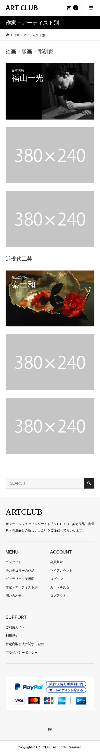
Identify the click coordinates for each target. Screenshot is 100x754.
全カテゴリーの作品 (20, 570)
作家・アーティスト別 (22, 587)
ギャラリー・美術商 (20, 579)
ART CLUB (22, 7)
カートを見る (59, 587)
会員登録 (56, 562)
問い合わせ (14, 595)
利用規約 (12, 636)
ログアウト (58, 595)
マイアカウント (61, 570)
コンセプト (14, 562)
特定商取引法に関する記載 (25, 644)
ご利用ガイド (15, 627)
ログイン (56, 579)
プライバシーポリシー (22, 652)
